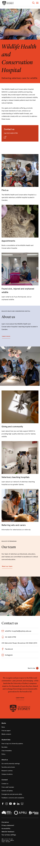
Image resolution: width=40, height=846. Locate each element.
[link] (20, 178)
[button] (33, 3)
